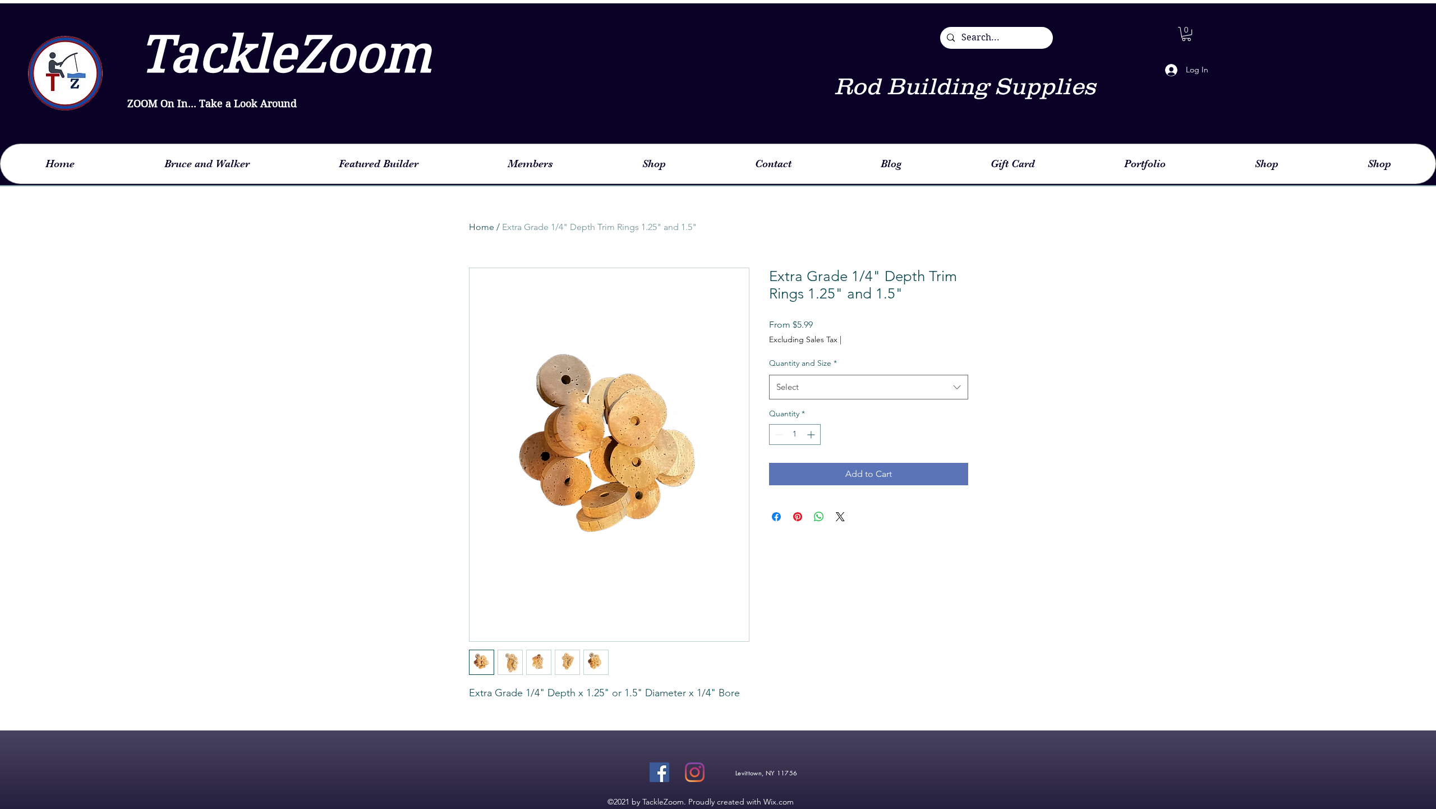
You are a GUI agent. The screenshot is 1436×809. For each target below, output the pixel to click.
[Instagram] (695, 772)
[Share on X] (840, 516)
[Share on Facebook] (776, 516)
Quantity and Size (803, 363)
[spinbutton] (795, 434)
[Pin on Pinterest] (797, 516)
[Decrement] (778, 434)
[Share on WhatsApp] (819, 516)
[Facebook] (659, 772)
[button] (1186, 34)
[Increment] (812, 434)
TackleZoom (279, 54)
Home (481, 227)
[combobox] (868, 387)
